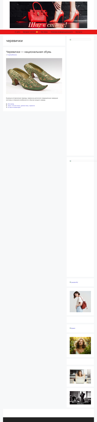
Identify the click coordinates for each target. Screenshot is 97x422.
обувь (9, 105)
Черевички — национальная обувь (28, 51)
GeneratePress (60, 419)
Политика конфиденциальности (62, 32)
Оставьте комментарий (14, 107)
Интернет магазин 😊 (30, 32)
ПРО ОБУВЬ (11, 104)
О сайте (17, 32)
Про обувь (44, 32)
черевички (32, 105)
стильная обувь (16, 105)
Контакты (79, 32)
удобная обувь (25, 105)
